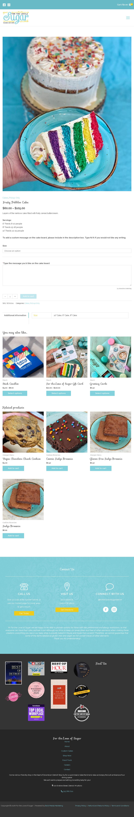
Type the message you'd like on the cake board (26, 263)
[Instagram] (8, 4)
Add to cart (28, 296)
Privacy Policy (80, 806)
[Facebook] (4, 4)
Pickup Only (14, 198)
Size (5, 246)
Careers (67, 765)
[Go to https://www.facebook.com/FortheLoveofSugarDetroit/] (106, 610)
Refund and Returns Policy (98, 806)
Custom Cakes (67, 751)
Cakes (5, 198)
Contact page (21, 603)
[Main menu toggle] (128, 17)
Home (67, 742)
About (67, 746)
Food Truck (67, 760)
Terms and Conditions (120, 806)
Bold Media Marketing (54, 806)
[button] (24, 613)
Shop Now (67, 756)
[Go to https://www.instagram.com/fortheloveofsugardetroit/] (114, 610)
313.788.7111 (68, 791)
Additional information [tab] (15, 315)
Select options (15, 393)
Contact (67, 769)
